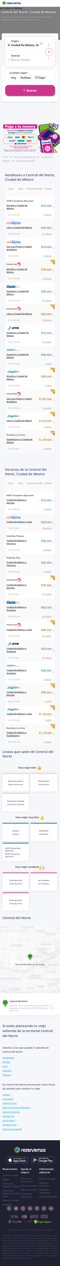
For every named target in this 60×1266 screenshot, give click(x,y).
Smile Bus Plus (9, 1103)
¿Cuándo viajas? (19, 72)
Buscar (32, 90)
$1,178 (45, 732)
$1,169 (45, 439)
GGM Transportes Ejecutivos (16, 1107)
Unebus (6, 1094)
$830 (46, 291)
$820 (46, 607)
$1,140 (45, 713)
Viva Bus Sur (8, 1116)
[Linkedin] (30, 1208)
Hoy (13, 77)
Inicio (5, 157)
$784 (46, 269)
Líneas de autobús (10, 1200)
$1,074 (45, 420)
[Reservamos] (11, 3)
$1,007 (45, 398)
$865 (46, 313)
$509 (46, 227)
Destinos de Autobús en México (11, 1185)
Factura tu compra (29, 1185)
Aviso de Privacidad (48, 1196)
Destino (15, 55)
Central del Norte (25, 160)
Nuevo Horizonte (11, 1111)
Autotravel (7, 1098)
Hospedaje (7, 1204)
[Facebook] (9, 1208)
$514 (46, 246)
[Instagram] (23, 1208)
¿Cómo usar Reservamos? (27, 1180)
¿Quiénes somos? (10, 1175)
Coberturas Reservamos (26, 1195)
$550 (46, 540)
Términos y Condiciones (44, 1191)
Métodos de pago (47, 1178)
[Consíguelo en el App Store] (17, 1160)
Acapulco (7, 1070)
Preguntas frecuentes (44, 1184)
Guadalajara (8, 1057)
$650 (46, 562)
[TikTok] (44, 1208)
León (5, 1066)
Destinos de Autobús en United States (11, 1193)
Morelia (6, 1061)
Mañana (25, 77)
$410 (46, 205)
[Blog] (51, 1208)
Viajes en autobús (29, 1189)
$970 (46, 648)
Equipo (5, 1179)
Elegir (41, 77)
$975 (46, 332)
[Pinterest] (37, 1208)
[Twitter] (16, 1208)
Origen (15, 41)
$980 (46, 354)
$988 (46, 376)
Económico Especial (12, 1129)
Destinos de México (25, 157)
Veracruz (6, 1074)
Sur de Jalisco (8, 1120)
